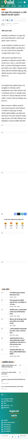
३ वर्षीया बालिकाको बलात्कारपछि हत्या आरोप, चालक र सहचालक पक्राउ (18, 331)
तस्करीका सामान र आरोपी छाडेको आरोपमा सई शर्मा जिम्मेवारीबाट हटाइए (18, 312)
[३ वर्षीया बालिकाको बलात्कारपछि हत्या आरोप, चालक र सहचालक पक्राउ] (5, 330)
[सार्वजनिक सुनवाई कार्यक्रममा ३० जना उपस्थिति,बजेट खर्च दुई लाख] (23, 367)
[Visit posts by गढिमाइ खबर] (2, 24)
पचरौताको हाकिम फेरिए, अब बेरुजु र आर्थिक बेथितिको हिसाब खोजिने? (18, 352)
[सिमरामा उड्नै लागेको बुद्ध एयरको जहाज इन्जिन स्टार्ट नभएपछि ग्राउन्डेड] (5, 321)
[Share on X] (7, 20)
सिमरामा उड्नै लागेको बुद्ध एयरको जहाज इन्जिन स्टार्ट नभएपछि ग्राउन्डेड (18, 321)
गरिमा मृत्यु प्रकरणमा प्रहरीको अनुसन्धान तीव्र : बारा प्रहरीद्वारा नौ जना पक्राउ (18, 302)
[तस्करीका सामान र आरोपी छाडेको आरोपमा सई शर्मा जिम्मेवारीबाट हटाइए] (5, 311)
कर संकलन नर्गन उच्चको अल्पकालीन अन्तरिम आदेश (8, 373)
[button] (2, 2)
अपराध (11, 335)
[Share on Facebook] (5, 20)
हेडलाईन (18, 306)
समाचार (3, 9)
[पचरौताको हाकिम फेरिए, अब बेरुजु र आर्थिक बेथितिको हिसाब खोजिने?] (5, 351)
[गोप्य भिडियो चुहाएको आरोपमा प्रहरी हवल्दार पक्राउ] (5, 294)
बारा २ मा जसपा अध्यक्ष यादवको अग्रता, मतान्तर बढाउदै (12, 387)
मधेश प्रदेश (11, 297)
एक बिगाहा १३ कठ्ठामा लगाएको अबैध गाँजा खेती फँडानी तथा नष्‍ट (13, 380)
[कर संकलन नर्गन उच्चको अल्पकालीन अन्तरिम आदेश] (23, 374)
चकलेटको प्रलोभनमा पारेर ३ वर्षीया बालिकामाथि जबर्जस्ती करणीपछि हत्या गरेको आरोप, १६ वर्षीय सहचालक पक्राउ (18, 341)
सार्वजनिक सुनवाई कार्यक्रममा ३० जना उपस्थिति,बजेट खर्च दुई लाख (9, 366)
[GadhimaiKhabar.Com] (9, 2)
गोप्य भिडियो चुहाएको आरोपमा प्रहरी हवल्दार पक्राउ (17, 294)
